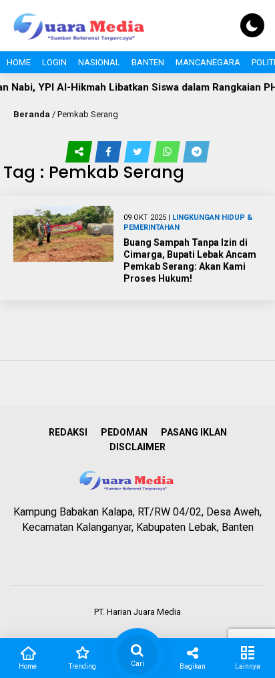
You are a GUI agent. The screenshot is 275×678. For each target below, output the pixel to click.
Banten (147, 62)
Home (19, 62)
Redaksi (68, 432)
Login (54, 62)
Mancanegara (208, 62)
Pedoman (124, 432)
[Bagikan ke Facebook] (109, 151)
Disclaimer (137, 447)
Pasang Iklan (194, 432)
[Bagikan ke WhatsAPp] (168, 151)
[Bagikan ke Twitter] (139, 151)
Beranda (31, 114)
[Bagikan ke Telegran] (196, 151)
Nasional (99, 62)
